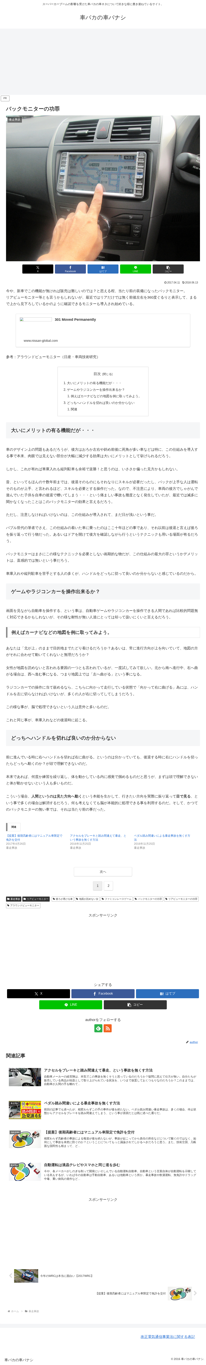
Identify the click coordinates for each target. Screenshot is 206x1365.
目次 (97, 374)
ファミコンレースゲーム (118, 899)
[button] (168, 269)
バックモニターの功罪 (150, 899)
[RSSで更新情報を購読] (108, 1028)
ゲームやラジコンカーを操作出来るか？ (96, 389)
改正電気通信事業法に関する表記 (168, 1337)
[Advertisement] (103, 61)
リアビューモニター (37, 899)
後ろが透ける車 (64, 899)
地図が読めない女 (88, 899)
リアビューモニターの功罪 (182, 899)
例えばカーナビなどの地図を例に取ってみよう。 (106, 396)
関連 (74, 409)
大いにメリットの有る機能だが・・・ (94, 383)
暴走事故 (15, 899)
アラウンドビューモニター (24, 905)
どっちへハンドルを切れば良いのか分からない (101, 402)
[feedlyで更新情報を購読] (98, 1028)
